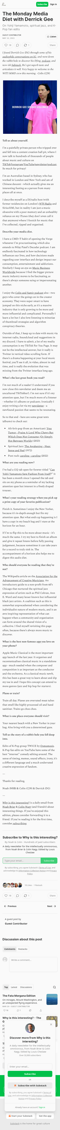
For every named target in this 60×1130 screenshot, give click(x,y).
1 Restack (38, 885)
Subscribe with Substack (32, 1085)
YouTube (29, 164)
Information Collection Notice (32, 870)
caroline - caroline (30, 456)
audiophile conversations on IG (19, 57)
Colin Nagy (24, 807)
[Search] (54, 987)
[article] (30, 1003)
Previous (12, 906)
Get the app (45, 1115)
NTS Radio (45, 204)
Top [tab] (6, 987)
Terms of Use (45, 867)
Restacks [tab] (22, 949)
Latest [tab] (14, 987)
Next (49, 906)
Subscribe (42, 4)
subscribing (19, 823)
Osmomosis (47, 746)
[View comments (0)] (17, 45)
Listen (53, 36)
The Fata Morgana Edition (19, 995)
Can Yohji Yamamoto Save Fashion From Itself (28, 472)
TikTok (6, 164)
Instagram (17, 164)
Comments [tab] (9, 949)
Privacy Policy (35, 1098)
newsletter (41, 164)
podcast (46, 61)
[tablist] (15, 949)
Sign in (53, 4)
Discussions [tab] (26, 987)
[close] (51, 1024)
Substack (14, 1123)
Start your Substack (21, 1115)
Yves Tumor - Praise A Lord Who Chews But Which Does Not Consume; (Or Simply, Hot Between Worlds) (30, 435)
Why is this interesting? (16, 803)
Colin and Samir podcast (29, 293)
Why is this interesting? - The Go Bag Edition (21, 1019)
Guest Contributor (11, 35)
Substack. (16, 65)
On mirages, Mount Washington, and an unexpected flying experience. (22, 1001)
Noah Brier (8, 807)
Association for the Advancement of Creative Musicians (29, 578)
